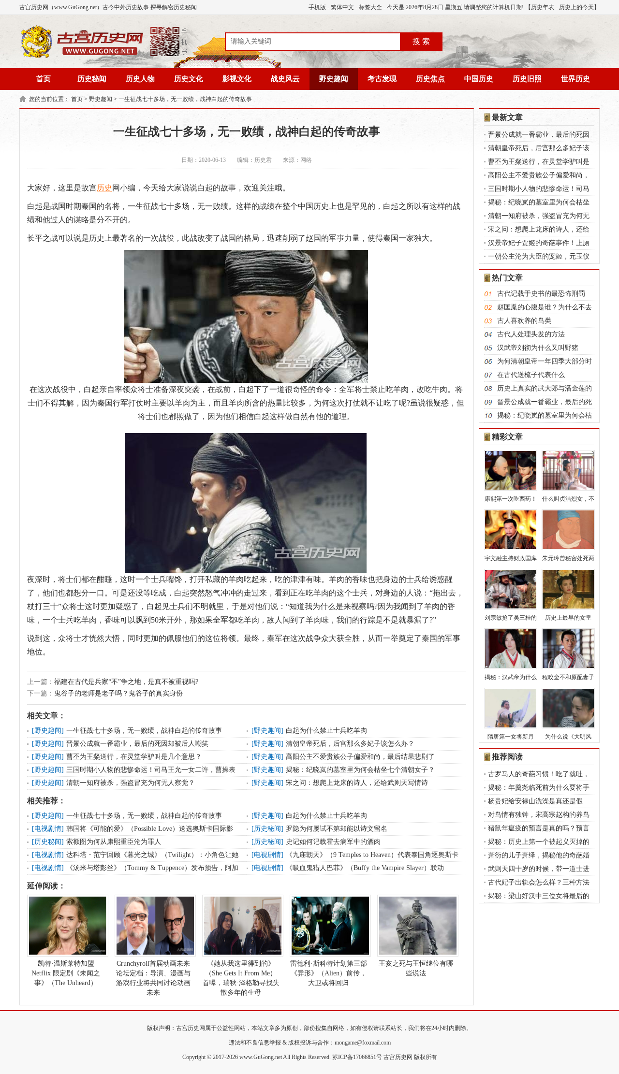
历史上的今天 (576, 7)
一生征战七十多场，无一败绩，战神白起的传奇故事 (185, 99)
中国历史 (478, 79)
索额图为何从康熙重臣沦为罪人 (113, 841)
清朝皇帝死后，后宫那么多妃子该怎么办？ (350, 743)
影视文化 (236, 79)
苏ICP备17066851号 (357, 1057)
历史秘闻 (91, 79)
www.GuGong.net (260, 1057)
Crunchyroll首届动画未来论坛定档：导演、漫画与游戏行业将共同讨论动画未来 (153, 978)
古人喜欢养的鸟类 (524, 320)
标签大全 (370, 7)
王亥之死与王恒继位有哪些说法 (416, 968)
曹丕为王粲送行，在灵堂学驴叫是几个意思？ (134, 756)
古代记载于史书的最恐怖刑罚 (541, 293)
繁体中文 (342, 7)
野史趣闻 (333, 79)
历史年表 (542, 7)
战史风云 (285, 79)
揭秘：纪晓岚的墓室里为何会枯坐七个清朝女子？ (360, 769)
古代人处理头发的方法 (531, 334)
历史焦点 (430, 79)
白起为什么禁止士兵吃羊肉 (326, 730)
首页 (43, 79)
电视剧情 (47, 828)
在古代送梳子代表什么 (531, 374)
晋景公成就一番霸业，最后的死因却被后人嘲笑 (137, 743)
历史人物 (140, 79)
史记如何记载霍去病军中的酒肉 (333, 841)
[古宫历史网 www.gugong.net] (104, 56)
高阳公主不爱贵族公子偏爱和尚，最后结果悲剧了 (360, 756)
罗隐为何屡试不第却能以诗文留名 (336, 828)
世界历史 (575, 79)
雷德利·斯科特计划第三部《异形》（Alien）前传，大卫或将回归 (328, 973)
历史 (104, 188)
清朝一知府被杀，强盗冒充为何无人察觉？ (130, 782)
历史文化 (188, 79)
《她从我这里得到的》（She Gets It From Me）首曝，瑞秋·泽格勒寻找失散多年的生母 (241, 978)
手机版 (317, 7)
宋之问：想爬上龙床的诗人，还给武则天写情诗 (357, 782)
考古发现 (382, 79)
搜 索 (421, 41)
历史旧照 (527, 79)
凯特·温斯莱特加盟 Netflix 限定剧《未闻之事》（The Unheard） (65, 973)
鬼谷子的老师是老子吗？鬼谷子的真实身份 (118, 693)
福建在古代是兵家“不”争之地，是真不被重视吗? (126, 681)
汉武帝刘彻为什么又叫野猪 (537, 347)
